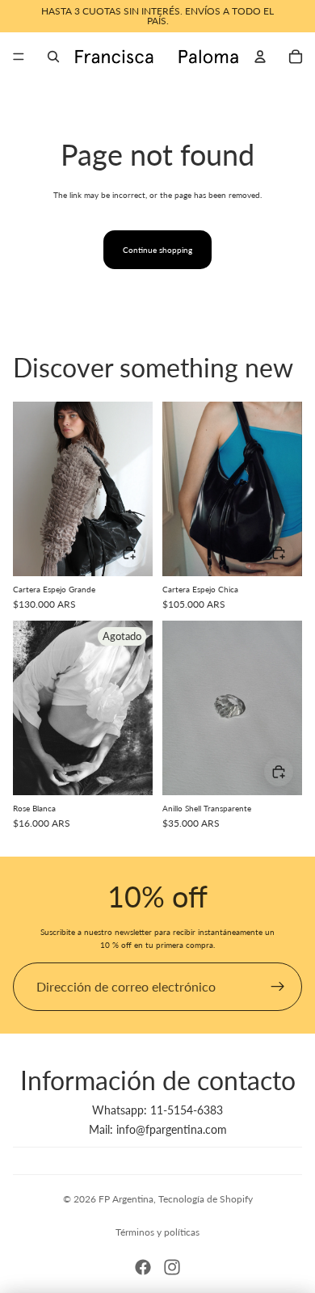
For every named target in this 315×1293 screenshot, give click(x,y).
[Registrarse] (278, 987)
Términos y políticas (158, 1232)
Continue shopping (157, 250)
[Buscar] (53, 56)
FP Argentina (126, 1199)
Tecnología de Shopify (205, 1199)
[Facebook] (143, 1267)
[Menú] (18, 56)
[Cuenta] (260, 56)
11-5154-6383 (186, 1110)
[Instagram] (172, 1267)
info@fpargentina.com (171, 1129)
